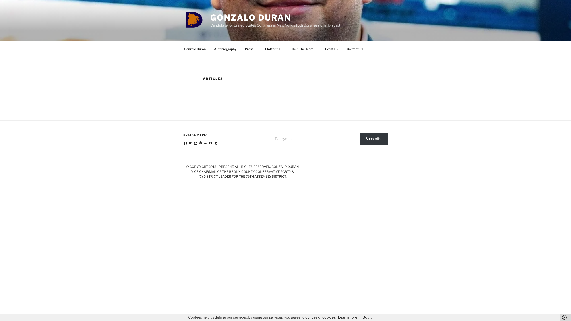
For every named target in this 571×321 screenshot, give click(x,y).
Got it (367, 317)
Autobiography (225, 49)
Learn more (347, 317)
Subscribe (374, 139)
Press (249, 49)
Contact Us (355, 49)
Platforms (272, 49)
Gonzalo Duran (250, 18)
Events (330, 49)
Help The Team (302, 49)
